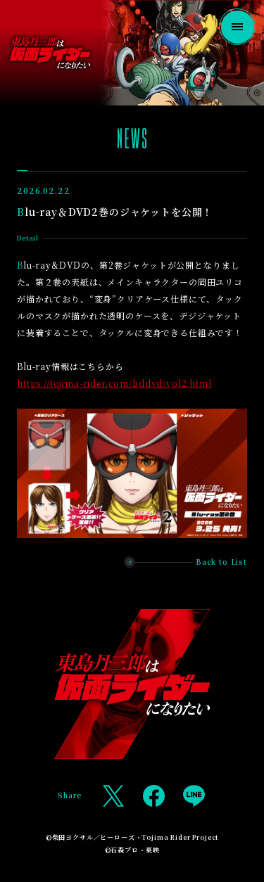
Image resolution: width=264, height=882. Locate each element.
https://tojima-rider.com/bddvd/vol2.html (114, 383)
